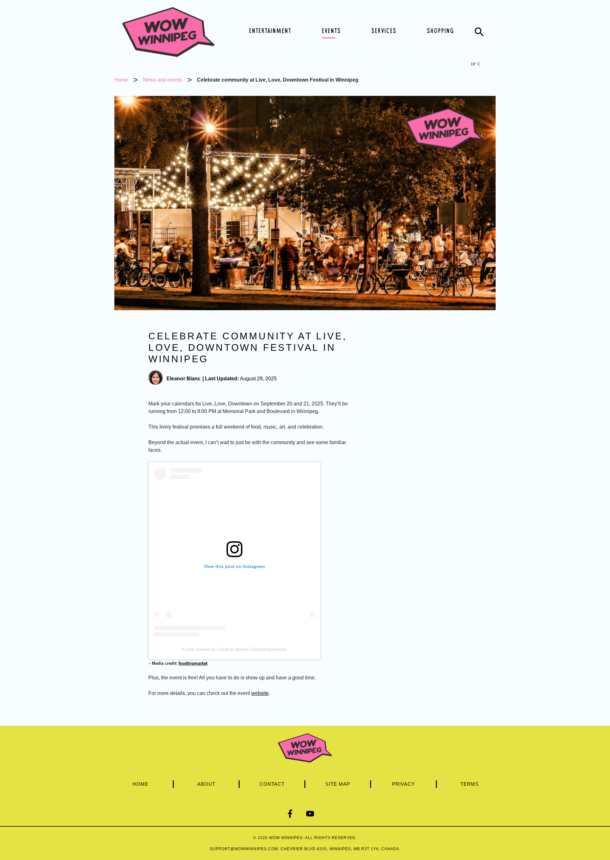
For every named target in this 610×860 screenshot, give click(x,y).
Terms (469, 784)
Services (383, 32)
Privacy (403, 784)
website (260, 693)
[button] (479, 32)
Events (331, 32)
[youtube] (315, 814)
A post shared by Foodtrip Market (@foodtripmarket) (234, 649)
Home (140, 784)
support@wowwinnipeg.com (244, 849)
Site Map (337, 784)
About (206, 784)
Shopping (440, 32)
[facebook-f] (295, 814)
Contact (272, 784)
